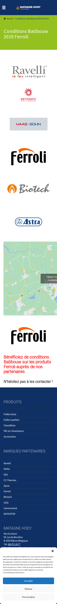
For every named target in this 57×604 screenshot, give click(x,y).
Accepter (28, 581)
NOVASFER (9, 513)
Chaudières (9, 425)
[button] (52, 551)
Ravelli (7, 463)
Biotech (8, 497)
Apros (7, 485)
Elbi (6, 474)
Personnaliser (28, 597)
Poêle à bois (10, 414)
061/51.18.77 (14, 544)
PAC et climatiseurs (14, 431)
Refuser (28, 589)
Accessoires (10, 436)
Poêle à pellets (11, 419)
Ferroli (7, 491)
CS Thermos (10, 480)
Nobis (7, 469)
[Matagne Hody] (28, 7)
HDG (6, 502)
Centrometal (10, 508)
